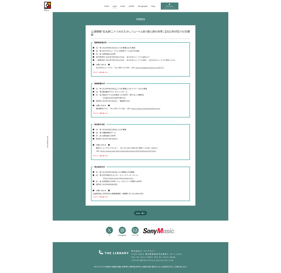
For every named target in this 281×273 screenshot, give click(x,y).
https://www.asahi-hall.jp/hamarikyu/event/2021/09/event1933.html (128, 151)
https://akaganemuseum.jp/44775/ (150, 67)
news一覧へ (140, 213)
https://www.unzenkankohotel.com (145, 108)
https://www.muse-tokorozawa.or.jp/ (118, 178)
